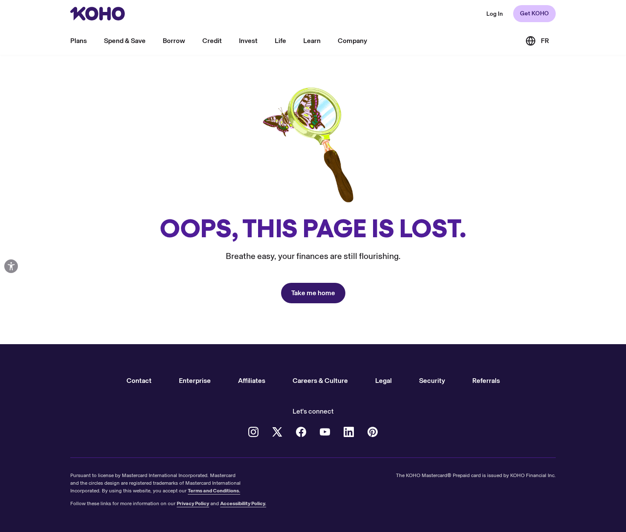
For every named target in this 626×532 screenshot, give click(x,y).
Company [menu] (352, 41)
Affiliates (251, 381)
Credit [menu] (212, 41)
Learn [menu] (312, 41)
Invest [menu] (248, 41)
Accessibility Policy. (243, 503)
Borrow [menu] (174, 41)
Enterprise (195, 381)
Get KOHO (534, 13)
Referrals (486, 381)
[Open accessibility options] (11, 266)
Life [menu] (280, 41)
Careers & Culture (320, 381)
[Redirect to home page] (97, 13)
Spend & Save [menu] (125, 41)
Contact (139, 381)
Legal (383, 381)
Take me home (313, 293)
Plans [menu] (78, 41)
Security (432, 381)
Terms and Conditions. (214, 491)
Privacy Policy (193, 503)
